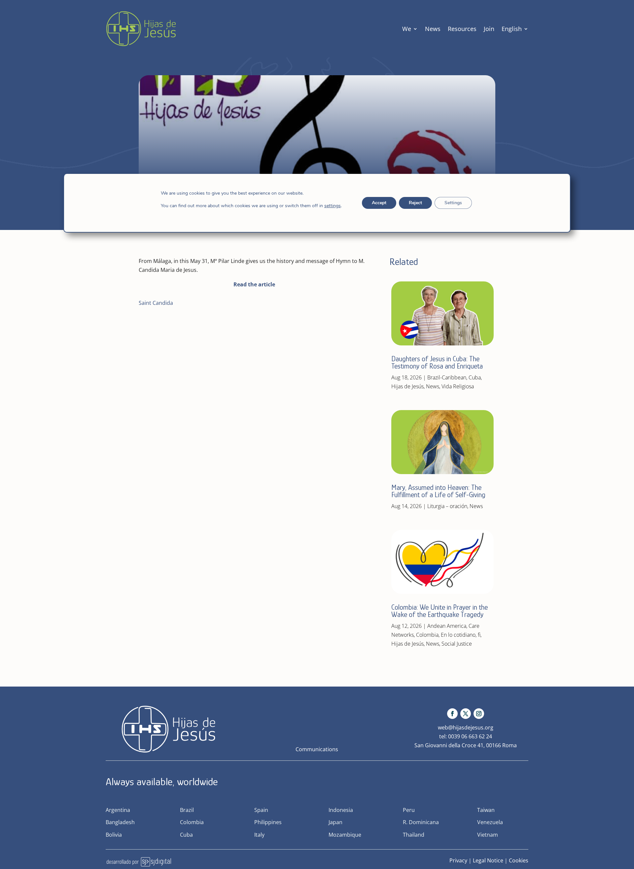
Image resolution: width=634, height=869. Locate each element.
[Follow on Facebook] (452, 713)
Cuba (475, 377)
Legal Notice (488, 860)
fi (479, 634)
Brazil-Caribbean (446, 377)
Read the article (254, 284)
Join (489, 29)
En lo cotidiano (458, 634)
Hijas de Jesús (407, 386)
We (406, 29)
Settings (453, 203)
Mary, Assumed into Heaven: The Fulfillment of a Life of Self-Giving (438, 491)
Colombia (427, 634)
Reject (415, 203)
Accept (379, 203)
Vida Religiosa (457, 386)
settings (332, 206)
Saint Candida (156, 302)
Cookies (518, 860)
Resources (462, 29)
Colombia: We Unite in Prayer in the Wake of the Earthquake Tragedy (439, 611)
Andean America (446, 625)
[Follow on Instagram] (479, 713)
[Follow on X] (465, 713)
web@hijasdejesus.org (465, 727)
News (432, 29)
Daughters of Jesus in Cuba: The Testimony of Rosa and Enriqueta (437, 362)
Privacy (458, 860)
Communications (317, 749)
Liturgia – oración (447, 506)
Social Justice (456, 643)
